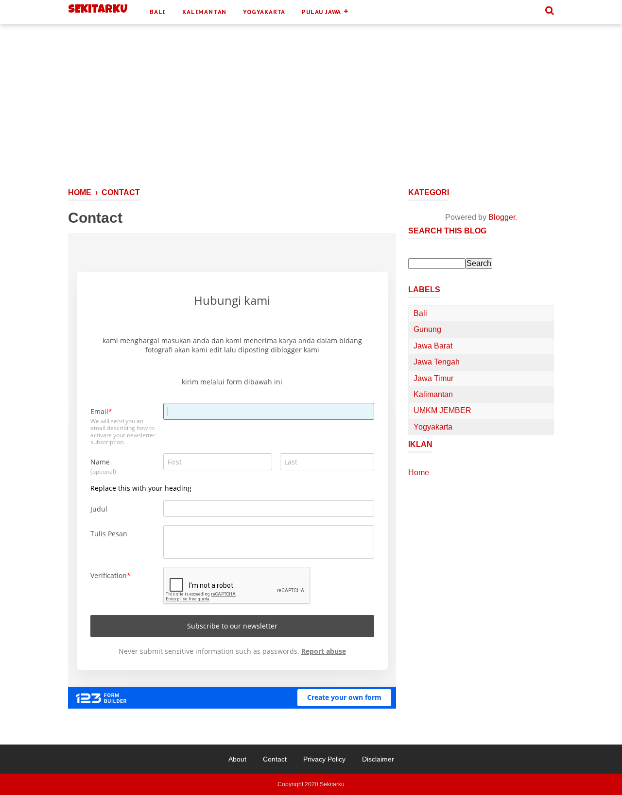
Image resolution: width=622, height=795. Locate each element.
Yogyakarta (264, 12)
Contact (275, 759)
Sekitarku (98, 10)
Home (418, 472)
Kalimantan (204, 12)
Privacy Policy (324, 759)
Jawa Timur (433, 378)
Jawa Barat (433, 346)
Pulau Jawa (321, 12)
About (237, 759)
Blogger (501, 217)
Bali (158, 12)
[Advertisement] (311, 115)
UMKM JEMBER (442, 410)
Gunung (427, 329)
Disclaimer (378, 759)
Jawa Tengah (437, 362)
